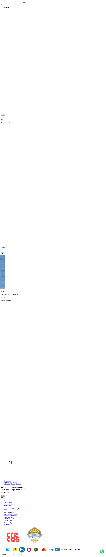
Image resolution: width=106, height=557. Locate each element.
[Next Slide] (10, 462)
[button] (54, 7)
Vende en (3, 247)
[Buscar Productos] (2, 120)
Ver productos (4, 297)
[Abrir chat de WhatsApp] (102, 551)
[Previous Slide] (6, 462)
